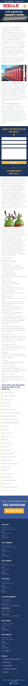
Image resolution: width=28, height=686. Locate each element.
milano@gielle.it (5, 555)
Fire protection (7, 662)
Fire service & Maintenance (10, 669)
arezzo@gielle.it (5, 629)
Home (5, 17)
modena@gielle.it (15, 605)
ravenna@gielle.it (15, 615)
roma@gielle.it (5, 537)
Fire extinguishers (7, 665)
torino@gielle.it (5, 573)
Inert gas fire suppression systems (16, 17)
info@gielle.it (10, 1)
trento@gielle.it (5, 647)
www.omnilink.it (14, 681)
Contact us (6, 672)
